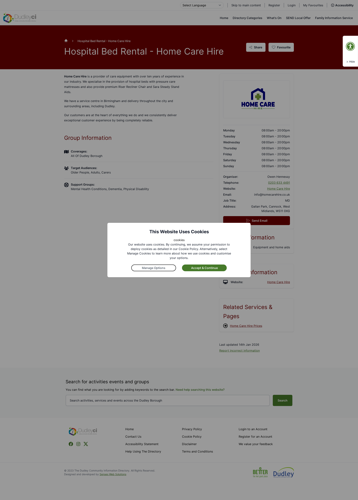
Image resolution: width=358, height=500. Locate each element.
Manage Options (153, 268)
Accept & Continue (204, 268)
